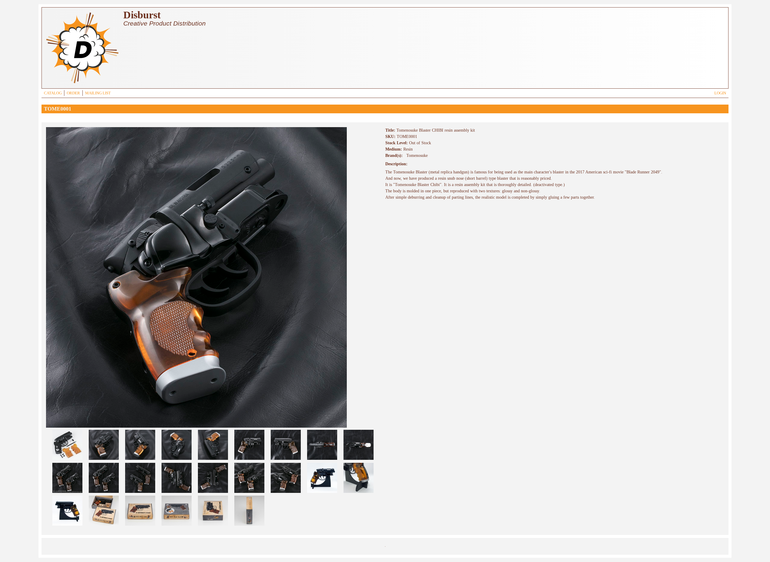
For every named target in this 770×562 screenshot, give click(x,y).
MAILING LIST (98, 93)
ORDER (73, 93)
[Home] (82, 84)
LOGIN (720, 93)
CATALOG (53, 93)
